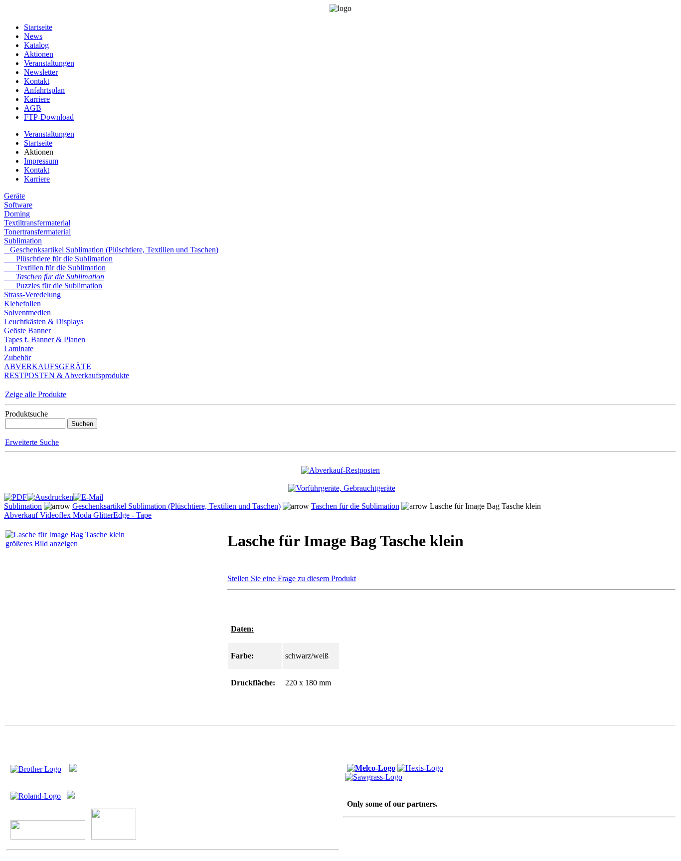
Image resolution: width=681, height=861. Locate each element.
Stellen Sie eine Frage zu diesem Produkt (291, 578)
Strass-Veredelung (32, 294)
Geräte (14, 196)
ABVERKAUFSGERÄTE (47, 366)
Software (18, 205)
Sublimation (23, 240)
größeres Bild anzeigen (41, 543)
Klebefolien (22, 303)
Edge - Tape (132, 515)
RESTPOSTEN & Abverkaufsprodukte (66, 375)
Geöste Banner (27, 330)
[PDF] (15, 494)
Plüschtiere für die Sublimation (58, 258)
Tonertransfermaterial (37, 231)
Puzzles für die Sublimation (53, 285)
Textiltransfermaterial (37, 222)
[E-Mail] (88, 494)
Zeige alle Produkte (35, 394)
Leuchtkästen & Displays (43, 321)
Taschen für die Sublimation (54, 276)
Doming (17, 214)
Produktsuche (26, 414)
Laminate (18, 348)
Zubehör (17, 357)
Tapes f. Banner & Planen (44, 339)
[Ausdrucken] (50, 494)
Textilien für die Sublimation (55, 267)
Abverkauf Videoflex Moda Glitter (58, 515)
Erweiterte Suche (32, 442)
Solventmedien (27, 312)
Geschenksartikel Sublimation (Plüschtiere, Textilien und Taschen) (111, 249)
